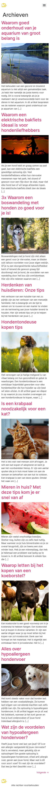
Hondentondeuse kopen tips (19, 324)
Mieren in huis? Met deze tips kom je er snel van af (21, 492)
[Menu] (44, 5)
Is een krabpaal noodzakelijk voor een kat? (23, 408)
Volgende (43, 772)
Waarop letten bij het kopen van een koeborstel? (22, 570)
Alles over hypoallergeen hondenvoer (15, 654)
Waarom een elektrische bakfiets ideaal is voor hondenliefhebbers (21, 122)
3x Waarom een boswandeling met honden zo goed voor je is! (22, 205)
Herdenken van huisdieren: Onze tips (22, 287)
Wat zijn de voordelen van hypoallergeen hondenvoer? (23, 732)
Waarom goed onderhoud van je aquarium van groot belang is (20, 30)
